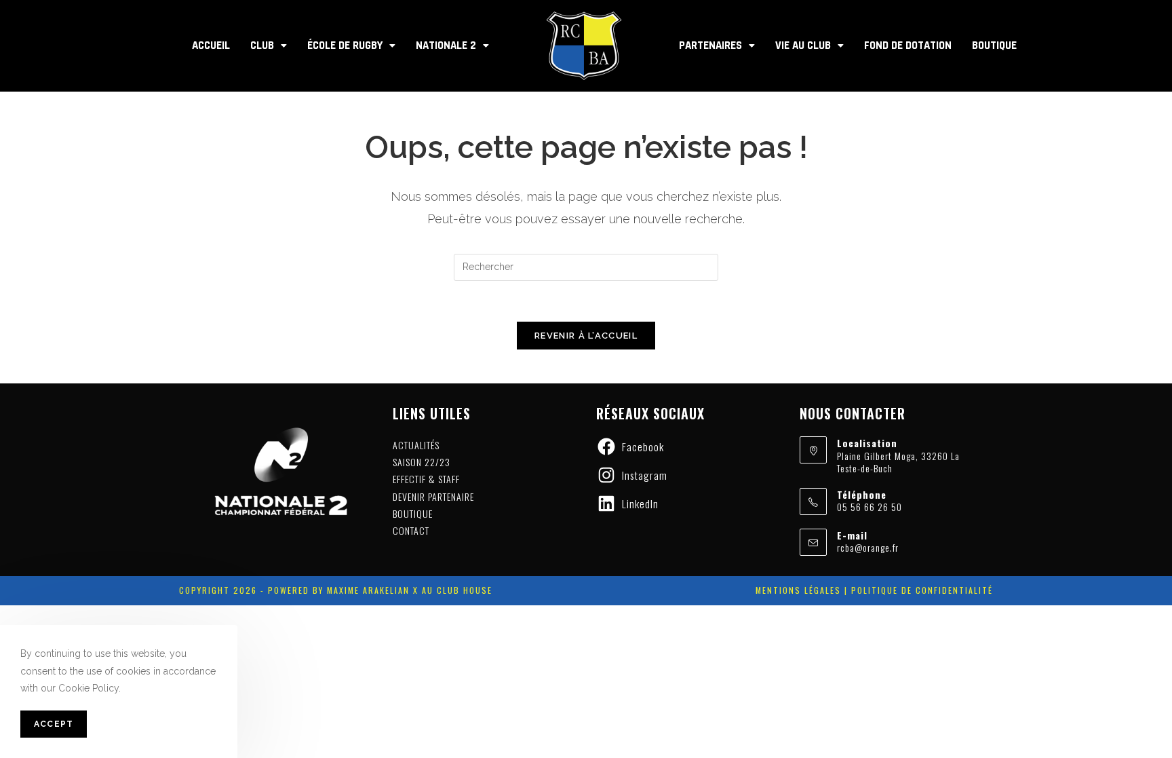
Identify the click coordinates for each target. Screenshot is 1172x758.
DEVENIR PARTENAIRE (433, 496)
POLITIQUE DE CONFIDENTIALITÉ (922, 590)
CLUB (262, 45)
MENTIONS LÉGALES (798, 590)
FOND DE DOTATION (908, 45)
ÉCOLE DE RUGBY (345, 45)
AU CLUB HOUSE (457, 590)
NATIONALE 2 (446, 45)
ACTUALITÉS (416, 445)
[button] (268, 46)
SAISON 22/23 (421, 462)
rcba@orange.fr (868, 547)
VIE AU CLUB (803, 45)
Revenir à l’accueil (586, 335)
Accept (53, 724)
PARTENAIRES (710, 45)
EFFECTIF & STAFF (426, 479)
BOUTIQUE (994, 45)
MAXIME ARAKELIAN (367, 590)
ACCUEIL (211, 45)
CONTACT (411, 530)
